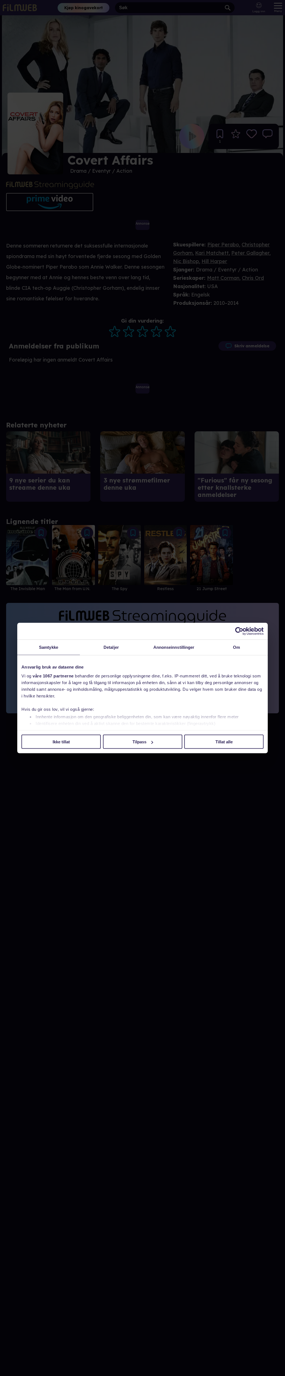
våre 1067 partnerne (53, 675)
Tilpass (139, 741)
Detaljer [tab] (111, 647)
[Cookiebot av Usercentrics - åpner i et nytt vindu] (239, 631)
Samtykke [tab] (48, 647)
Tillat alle (224, 741)
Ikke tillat (61, 741)
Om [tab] (236, 647)
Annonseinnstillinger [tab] (174, 647)
